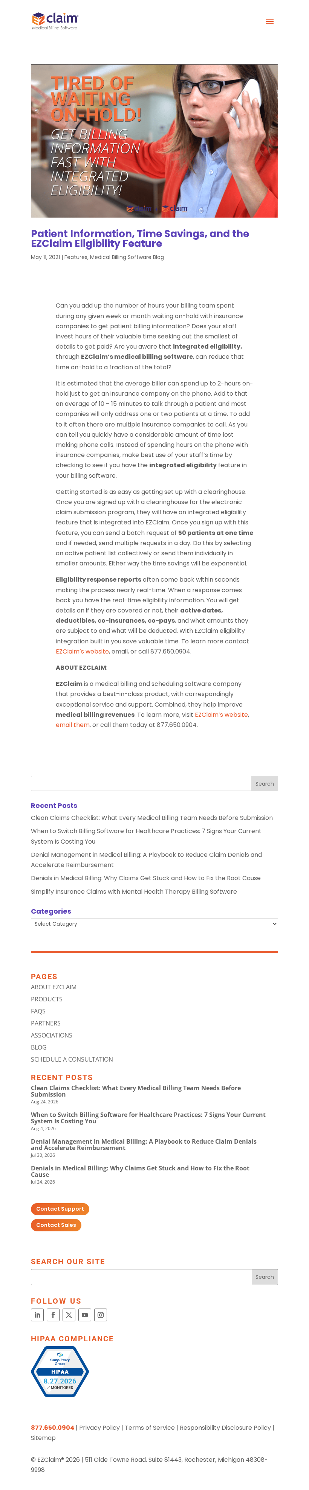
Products (47, 999)
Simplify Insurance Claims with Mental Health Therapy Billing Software (134, 891)
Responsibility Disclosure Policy (225, 1427)
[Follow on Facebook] (53, 1315)
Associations (51, 1035)
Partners (46, 1023)
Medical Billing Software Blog (127, 257)
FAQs (38, 1011)
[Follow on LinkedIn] (37, 1315)
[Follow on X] (69, 1315)
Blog (39, 1047)
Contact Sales (56, 1225)
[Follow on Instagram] (100, 1315)
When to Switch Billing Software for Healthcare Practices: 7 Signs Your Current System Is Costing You (148, 1118)
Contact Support (60, 1209)
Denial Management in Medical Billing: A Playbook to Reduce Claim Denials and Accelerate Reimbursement (144, 1144)
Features (75, 257)
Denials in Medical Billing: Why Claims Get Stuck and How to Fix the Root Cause (146, 878)
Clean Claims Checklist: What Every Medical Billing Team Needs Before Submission (152, 818)
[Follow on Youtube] (84, 1315)
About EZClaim (53, 987)
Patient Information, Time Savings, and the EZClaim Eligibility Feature (140, 238)
